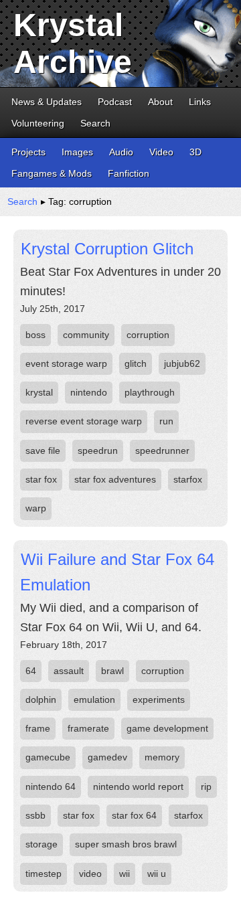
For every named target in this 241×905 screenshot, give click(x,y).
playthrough (150, 392)
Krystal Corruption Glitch (107, 249)
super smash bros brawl (126, 844)
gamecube (47, 757)
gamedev (107, 757)
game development (167, 728)
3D (195, 152)
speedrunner (162, 450)
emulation (94, 699)
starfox (187, 479)
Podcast (115, 101)
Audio (121, 152)
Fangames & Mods (51, 173)
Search (95, 123)
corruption (148, 334)
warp (35, 508)
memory (162, 757)
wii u (156, 873)
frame (37, 728)
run (166, 421)
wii (124, 873)
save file (42, 450)
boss (35, 334)
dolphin (40, 699)
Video (161, 152)
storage (41, 844)
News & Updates (46, 101)
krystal (39, 392)
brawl (112, 670)
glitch (136, 363)
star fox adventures (115, 479)
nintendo (88, 392)
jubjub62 (182, 363)
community (86, 334)
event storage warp (66, 363)
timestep (43, 873)
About (160, 101)
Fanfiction (128, 173)
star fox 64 (134, 815)
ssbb (35, 815)
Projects (28, 152)
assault (69, 670)
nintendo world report (138, 786)
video (90, 873)
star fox (41, 479)
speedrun (98, 450)
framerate (88, 728)
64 (30, 670)
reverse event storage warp (83, 421)
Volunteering (37, 123)
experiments (159, 699)
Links (200, 101)
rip (206, 786)
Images (77, 152)
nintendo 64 (50, 786)
